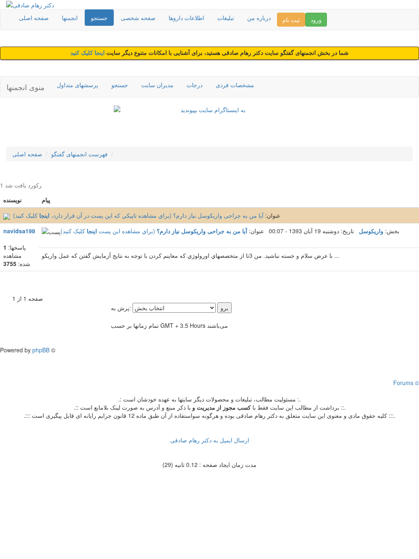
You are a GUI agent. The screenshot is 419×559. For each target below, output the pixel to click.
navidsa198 (19, 231)
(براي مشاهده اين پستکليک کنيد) (109, 231)
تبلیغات (225, 18)
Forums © (406, 383)
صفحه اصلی (34, 18)
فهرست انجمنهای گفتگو (79, 154)
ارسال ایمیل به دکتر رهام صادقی (209, 440)
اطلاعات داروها (186, 18)
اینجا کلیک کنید (88, 53)
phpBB (41, 350)
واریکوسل (371, 231)
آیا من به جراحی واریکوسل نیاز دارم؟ (202, 231)
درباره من (259, 18)
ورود (316, 20)
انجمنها (70, 18)
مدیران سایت (157, 85)
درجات (195, 85)
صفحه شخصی (138, 18)
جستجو (99, 18)
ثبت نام (291, 20)
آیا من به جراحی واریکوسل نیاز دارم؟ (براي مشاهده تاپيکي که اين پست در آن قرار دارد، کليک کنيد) (138, 215)
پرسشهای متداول (77, 85)
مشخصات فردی (235, 85)
